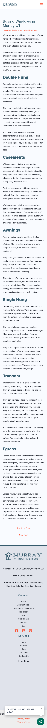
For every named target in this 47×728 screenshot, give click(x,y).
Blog (24, 649)
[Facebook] (16, 630)
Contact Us (24, 656)
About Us (23, 652)
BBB (23, 615)
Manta (23, 601)
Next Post (23, 535)
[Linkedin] (23, 630)
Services (23, 645)
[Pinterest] (30, 630)
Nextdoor (23, 612)
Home (23, 642)
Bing (23, 626)
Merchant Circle (24, 605)
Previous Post (23, 528)
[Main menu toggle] (41, 4)
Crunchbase (23, 619)
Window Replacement (14, 30)
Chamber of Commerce (23, 608)
